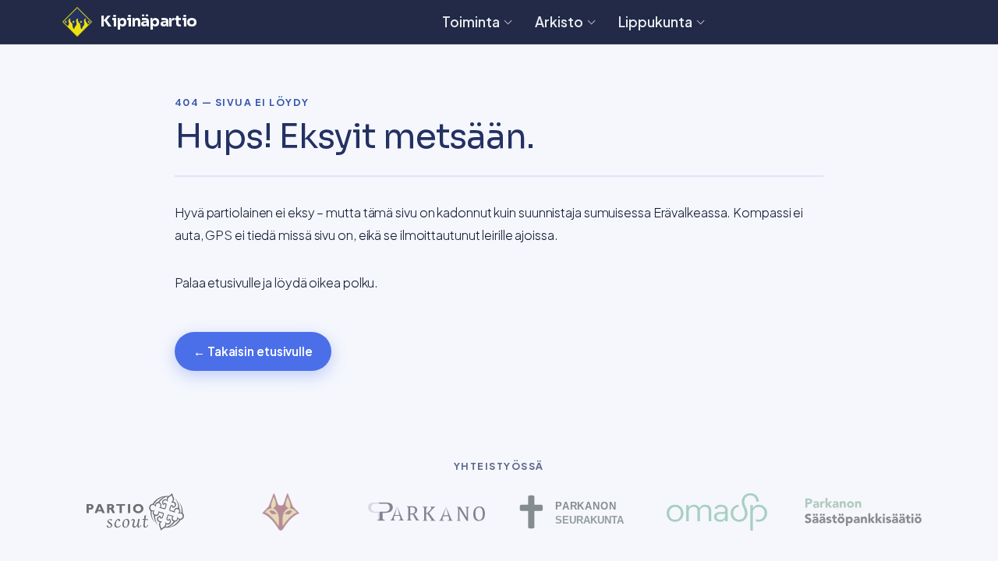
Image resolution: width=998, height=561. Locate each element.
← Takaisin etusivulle (253, 351)
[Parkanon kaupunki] (426, 512)
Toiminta (471, 21)
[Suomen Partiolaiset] (135, 512)
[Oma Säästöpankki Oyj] (718, 512)
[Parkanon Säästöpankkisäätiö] (863, 512)
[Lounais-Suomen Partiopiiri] (281, 512)
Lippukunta (655, 21)
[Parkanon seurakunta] (572, 512)
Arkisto (559, 21)
